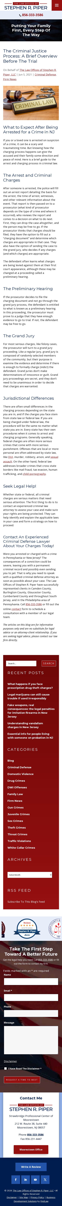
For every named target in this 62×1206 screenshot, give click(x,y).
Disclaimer (10, 1061)
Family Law (15, 794)
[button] (57, 6)
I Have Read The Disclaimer (25, 1068)
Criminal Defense (45, 74)
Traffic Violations (19, 841)
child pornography (34, 474)
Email (8, 990)
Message (9, 1022)
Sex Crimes (15, 821)
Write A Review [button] (31, 1167)
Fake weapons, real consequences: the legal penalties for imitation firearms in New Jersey (31, 711)
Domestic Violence (20, 774)
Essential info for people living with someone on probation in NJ (30, 735)
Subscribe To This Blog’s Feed (26, 901)
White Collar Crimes (21, 847)
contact (16, 609)
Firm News (9, 79)
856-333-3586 (32, 15)
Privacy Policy (37, 1197)
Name (7, 974)
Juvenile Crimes (18, 814)
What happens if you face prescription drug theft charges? (30, 686)
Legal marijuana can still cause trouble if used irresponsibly (28, 696)
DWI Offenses (17, 787)
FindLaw (44, 1201)
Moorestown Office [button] (31, 1149)
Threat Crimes (17, 834)
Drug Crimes (16, 780)
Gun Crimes (15, 807)
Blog (10, 760)
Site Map (23, 1197)
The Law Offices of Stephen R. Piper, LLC (33, 1190)
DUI (10, 457)
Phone (7, 1006)
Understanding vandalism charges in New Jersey (25, 725)
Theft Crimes (16, 827)
